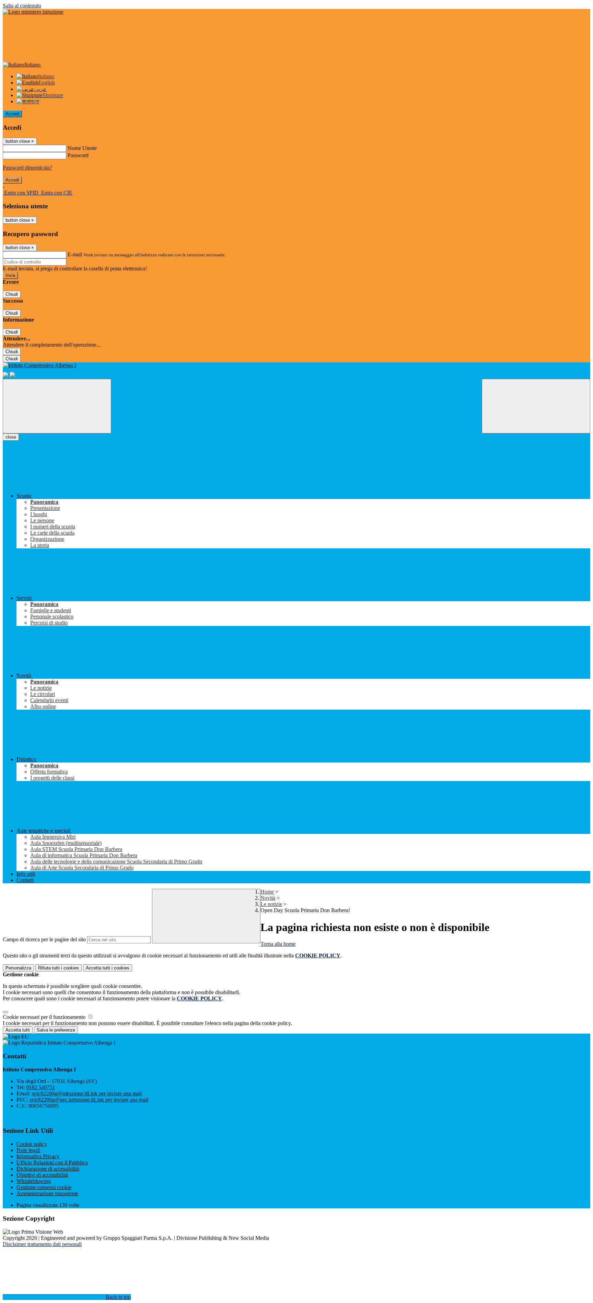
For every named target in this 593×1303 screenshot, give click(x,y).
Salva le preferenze (56, 1030)
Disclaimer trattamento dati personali (42, 1244)
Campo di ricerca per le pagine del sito (44, 939)
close (10, 437)
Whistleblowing (33, 1181)
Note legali (28, 1150)
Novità (267, 898)
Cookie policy (31, 1144)
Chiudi (11, 294)
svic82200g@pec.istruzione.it (89, 1100)
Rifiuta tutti (58, 967)
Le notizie (271, 904)
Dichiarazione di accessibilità (47, 1169)
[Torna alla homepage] (296, 365)
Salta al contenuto (22, 6)
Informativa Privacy (37, 1156)
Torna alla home (277, 944)
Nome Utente (82, 148)
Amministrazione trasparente (47, 1193)
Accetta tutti (107, 967)
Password (78, 155)
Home (267, 892)
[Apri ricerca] (536, 406)
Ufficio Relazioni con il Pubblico (52, 1162)
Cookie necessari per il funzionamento (45, 1017)
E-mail (75, 254)
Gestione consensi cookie (43, 1187)
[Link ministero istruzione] (33, 12)
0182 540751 (40, 1087)
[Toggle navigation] (57, 406)
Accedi (12, 113)
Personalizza (18, 967)
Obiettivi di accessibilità (42, 1175)
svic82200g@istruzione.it (87, 1093)
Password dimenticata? (27, 168)
